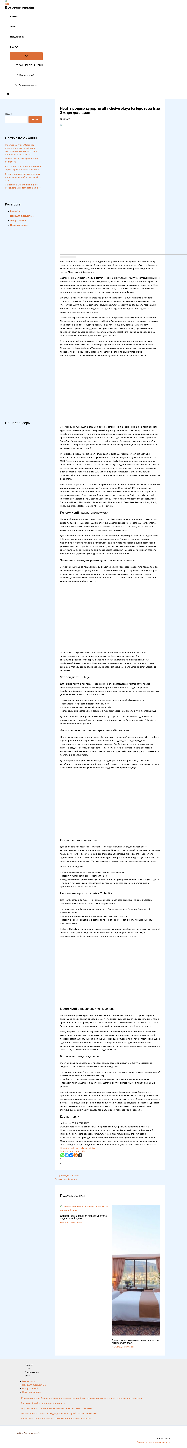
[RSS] (8, 94)
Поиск (8, 114)
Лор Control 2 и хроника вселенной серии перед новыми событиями (56, 1408)
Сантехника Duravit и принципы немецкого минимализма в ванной (56, 1418)
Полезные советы (28, 85)
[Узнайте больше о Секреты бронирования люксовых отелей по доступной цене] (84, 1210)
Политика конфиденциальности (153, 1442)
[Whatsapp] (62, 1155)
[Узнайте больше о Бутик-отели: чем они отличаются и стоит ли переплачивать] (136, 1334)
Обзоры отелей (26, 75)
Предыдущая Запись (67, 1175)
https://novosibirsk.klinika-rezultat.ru (77, 1148)
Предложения (17, 36)
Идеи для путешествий (31, 65)
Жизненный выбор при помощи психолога (43, 1403)
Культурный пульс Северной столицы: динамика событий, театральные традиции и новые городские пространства (81, 1398)
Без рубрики (16, 211)
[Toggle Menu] (26, 55)
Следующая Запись (66, 1179)
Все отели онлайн (19, 7)
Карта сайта (163, 1438)
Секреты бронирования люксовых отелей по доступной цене (84, 1217)
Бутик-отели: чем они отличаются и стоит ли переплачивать (136, 1341)
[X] (80, 1155)
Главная (14, 16)
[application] (16, 47)
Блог (12, 47)
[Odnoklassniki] (75, 1155)
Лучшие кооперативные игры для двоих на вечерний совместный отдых (22, 177)
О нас (13, 26)
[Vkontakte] (71, 1155)
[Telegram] (66, 1155)
